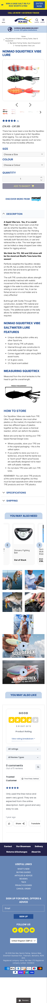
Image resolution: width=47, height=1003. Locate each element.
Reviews (23, 879)
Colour (7, 159)
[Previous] (17, 105)
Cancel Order (23, 888)
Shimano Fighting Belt (22, 551)
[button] (10, 121)
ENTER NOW (39, 4)
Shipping (12, 500)
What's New (23, 869)
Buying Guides (23, 872)
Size (5, 148)
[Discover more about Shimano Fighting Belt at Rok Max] (23, 534)
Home (23, 36)
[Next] (30, 105)
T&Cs (23, 882)
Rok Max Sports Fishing (21, 953)
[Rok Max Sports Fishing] (23, 21)
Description (14, 214)
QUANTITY (9, 172)
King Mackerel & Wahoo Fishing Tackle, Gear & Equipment (21, 40)
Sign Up (23, 916)
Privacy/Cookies (23, 885)
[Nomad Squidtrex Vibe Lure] (23, 80)
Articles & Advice (23, 875)
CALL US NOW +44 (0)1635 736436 (23, 13)
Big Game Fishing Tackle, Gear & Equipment (25, 43)
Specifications (16, 492)
